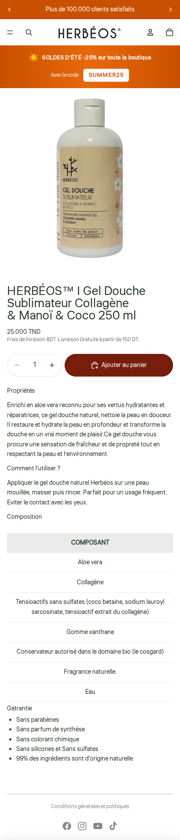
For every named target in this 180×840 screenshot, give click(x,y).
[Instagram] (82, 826)
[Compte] (150, 32)
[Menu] (10, 32)
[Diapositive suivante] (170, 9)
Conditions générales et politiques (90, 806)
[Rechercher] (28, 32)
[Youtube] (98, 826)
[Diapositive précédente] (9, 9)
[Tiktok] (113, 826)
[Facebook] (67, 826)
